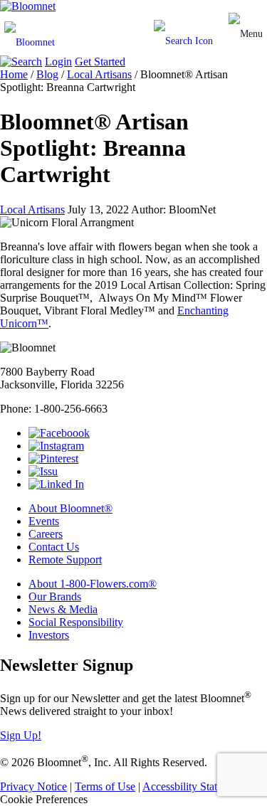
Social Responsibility (75, 622)
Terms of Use (105, 786)
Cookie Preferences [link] (44, 799)
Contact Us (53, 547)
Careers (45, 534)
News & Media (63, 609)
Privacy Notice (33, 786)
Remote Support (65, 559)
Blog (47, 74)
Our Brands (54, 596)
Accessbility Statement (193, 786)
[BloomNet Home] (28, 6)
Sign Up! (20, 735)
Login (58, 61)
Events (43, 521)
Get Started (100, 61)
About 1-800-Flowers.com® (92, 584)
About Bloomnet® (70, 508)
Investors (48, 635)
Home (14, 74)
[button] (246, 34)
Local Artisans (99, 74)
